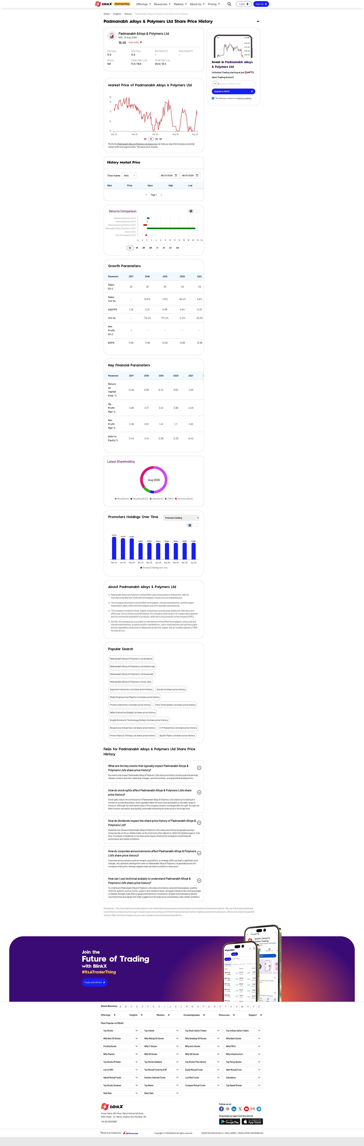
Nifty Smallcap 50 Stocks (195, 1038)
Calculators (231, 1077)
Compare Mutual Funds (195, 1085)
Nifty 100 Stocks (192, 1054)
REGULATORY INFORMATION (250, 1133)
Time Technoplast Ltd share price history (175, 704)
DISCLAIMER (230, 1133)
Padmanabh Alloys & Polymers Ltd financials (131, 674)
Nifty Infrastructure (234, 1054)
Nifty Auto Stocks (192, 1046)
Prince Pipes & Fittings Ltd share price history (132, 735)
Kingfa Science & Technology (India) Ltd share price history (139, 720)
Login (242, 3)
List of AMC (108, 1070)
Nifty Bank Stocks (233, 1038)
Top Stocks (108, 1030)
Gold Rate (107, 1093)
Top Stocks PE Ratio (112, 1062)
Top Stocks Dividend (153, 1062)
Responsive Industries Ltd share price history (132, 727)
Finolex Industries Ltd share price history (130, 704)
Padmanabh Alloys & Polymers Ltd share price (137, 144)
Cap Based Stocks (234, 1085)
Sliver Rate (148, 1093)
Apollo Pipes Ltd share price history (177, 735)
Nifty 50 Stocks (150, 1054)
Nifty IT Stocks (150, 1046)
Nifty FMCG (230, 1046)
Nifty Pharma (108, 1054)
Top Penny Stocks (233, 1062)
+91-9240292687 (109, 1121)
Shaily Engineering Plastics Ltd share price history (135, 697)
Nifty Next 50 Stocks (112, 1038)
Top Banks (148, 1085)
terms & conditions (244, 98)
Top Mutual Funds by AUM (155, 1070)
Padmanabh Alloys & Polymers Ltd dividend (131, 658)
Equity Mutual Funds (194, 1070)
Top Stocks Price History (195, 1062)
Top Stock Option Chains (195, 1030)
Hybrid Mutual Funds (112, 1077)
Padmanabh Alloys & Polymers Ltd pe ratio (130, 681)
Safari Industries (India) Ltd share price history (133, 712)
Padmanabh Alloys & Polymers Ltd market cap (132, 666)
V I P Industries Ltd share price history (178, 727)
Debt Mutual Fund (233, 1070)
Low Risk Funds (192, 1077)
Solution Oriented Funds (154, 1077)
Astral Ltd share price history (171, 689)
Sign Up (259, 3)
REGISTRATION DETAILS (212, 1133)
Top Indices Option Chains (237, 1030)
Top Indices (149, 1030)
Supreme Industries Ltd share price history (131, 689)
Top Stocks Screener (112, 1085)
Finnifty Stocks (109, 1046)
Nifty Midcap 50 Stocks (154, 1038)
